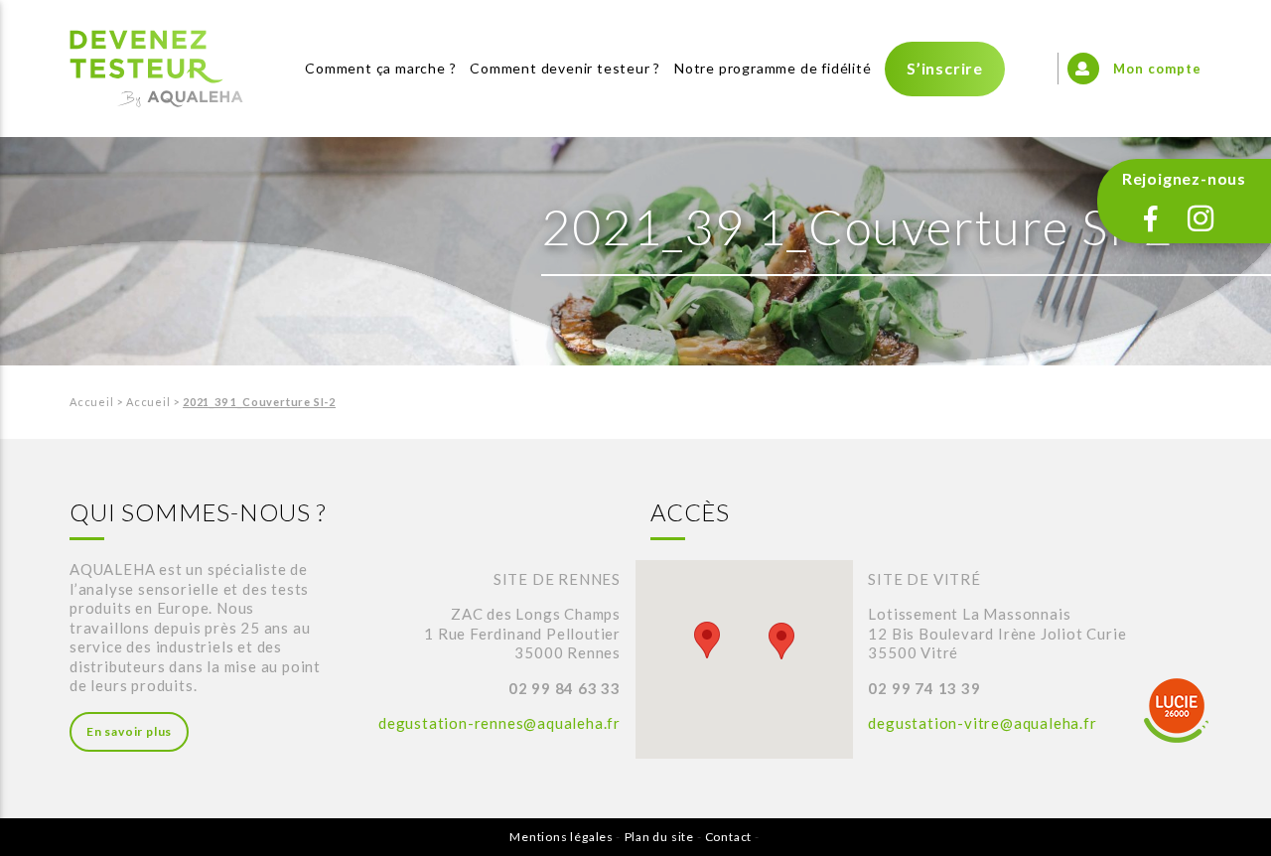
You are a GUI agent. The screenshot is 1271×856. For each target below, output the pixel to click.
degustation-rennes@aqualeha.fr (499, 723)
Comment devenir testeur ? (565, 68)
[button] (707, 640)
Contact (729, 836)
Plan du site (660, 836)
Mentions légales (561, 836)
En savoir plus (129, 731)
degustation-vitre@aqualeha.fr (982, 723)
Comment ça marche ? (380, 68)
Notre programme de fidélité (773, 68)
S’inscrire (945, 68)
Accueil (92, 401)
